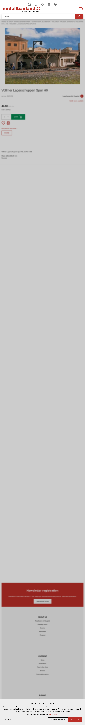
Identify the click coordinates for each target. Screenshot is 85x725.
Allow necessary (58, 719)
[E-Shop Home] (21, 10)
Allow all (75, 719)
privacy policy (53, 714)
